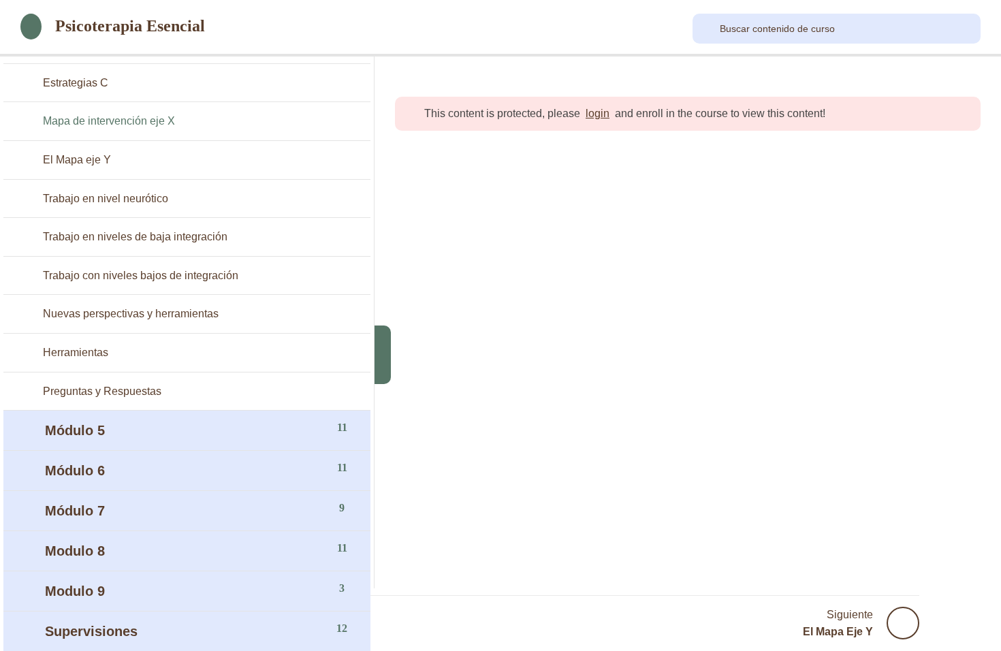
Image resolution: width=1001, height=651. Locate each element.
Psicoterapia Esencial (130, 26)
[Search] (707, 28)
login (597, 113)
